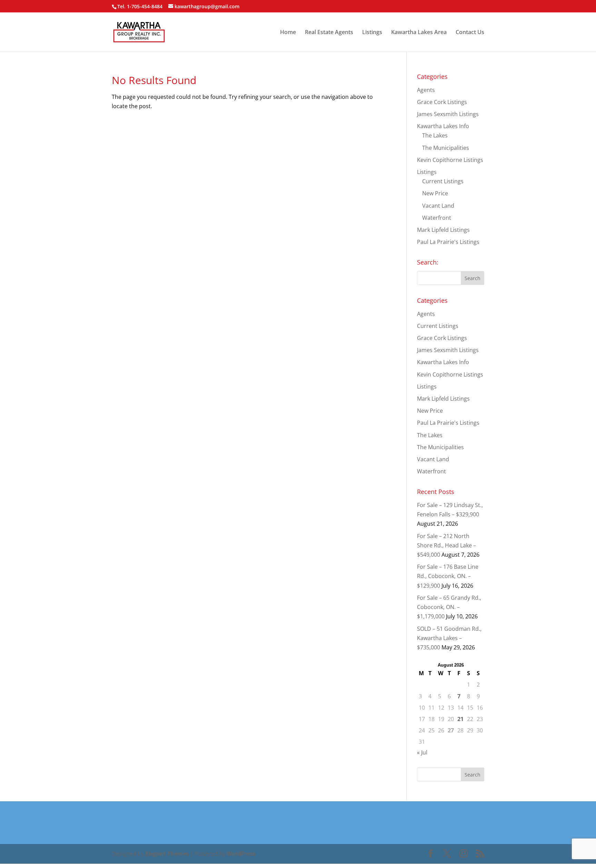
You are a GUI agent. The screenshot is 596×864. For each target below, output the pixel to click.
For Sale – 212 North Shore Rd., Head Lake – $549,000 (446, 545)
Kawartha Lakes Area (419, 33)
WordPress (241, 853)
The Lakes (435, 135)
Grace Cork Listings (442, 102)
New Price (435, 193)
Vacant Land (438, 205)
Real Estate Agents (329, 33)
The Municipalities (445, 148)
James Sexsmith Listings (448, 114)
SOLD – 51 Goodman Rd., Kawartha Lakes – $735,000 (449, 638)
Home (288, 33)
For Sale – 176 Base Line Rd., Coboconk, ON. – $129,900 (447, 576)
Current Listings (443, 181)
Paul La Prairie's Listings (448, 242)
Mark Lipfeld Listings (443, 230)
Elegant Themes (167, 853)
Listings (372, 33)
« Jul (422, 752)
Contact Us (470, 33)
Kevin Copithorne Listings (450, 160)
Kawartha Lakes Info (443, 126)
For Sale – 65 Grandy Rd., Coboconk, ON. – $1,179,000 (449, 607)
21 (460, 719)
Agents (426, 90)
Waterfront (436, 218)
